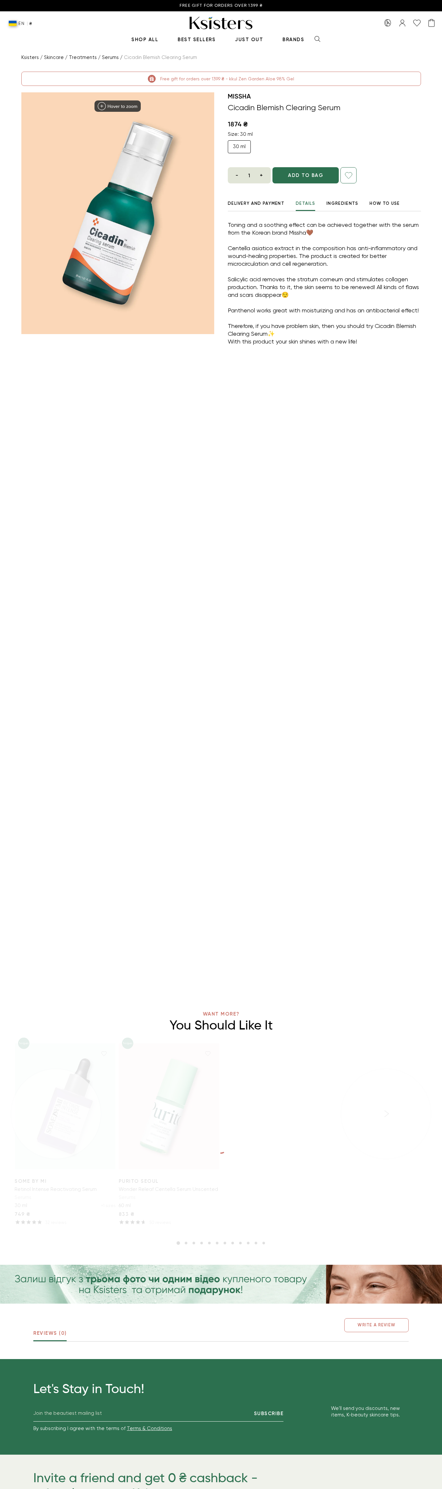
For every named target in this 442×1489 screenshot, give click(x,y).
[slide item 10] (248, 1243)
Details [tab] (305, 203)
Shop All (144, 39)
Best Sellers (196, 39)
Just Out (249, 39)
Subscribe (269, 1413)
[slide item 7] (225, 1243)
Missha (239, 96)
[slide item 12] (263, 1243)
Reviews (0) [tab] (50, 1333)
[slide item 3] (194, 1243)
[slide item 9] (240, 1243)
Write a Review (376, 1324)
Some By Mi (31, 1181)
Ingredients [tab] (342, 203)
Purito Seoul (139, 1181)
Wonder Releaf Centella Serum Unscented (168, 1189)
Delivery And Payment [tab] (256, 203)
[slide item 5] (209, 1243)
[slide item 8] (232, 1243)
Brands (293, 39)
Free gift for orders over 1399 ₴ (221, 6)
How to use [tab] (385, 203)
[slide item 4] (201, 1243)
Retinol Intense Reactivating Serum (56, 1189)
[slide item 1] (178, 1243)
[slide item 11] (256, 1243)
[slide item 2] (186, 1243)
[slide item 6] (217, 1243)
